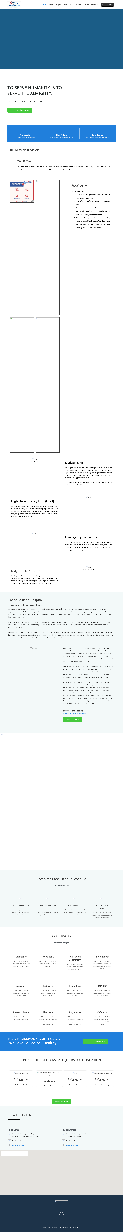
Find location (25, 135)
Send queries (97, 135)
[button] (19, 110)
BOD (71, 5)
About (51, 5)
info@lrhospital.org (18, 1145)
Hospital (58, 5)
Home (45, 5)
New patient (61, 135)
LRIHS (65, 5)
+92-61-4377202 (107, 5)
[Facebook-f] (61, 1214)
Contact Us (94, 5)
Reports (78, 5)
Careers (86, 5)
